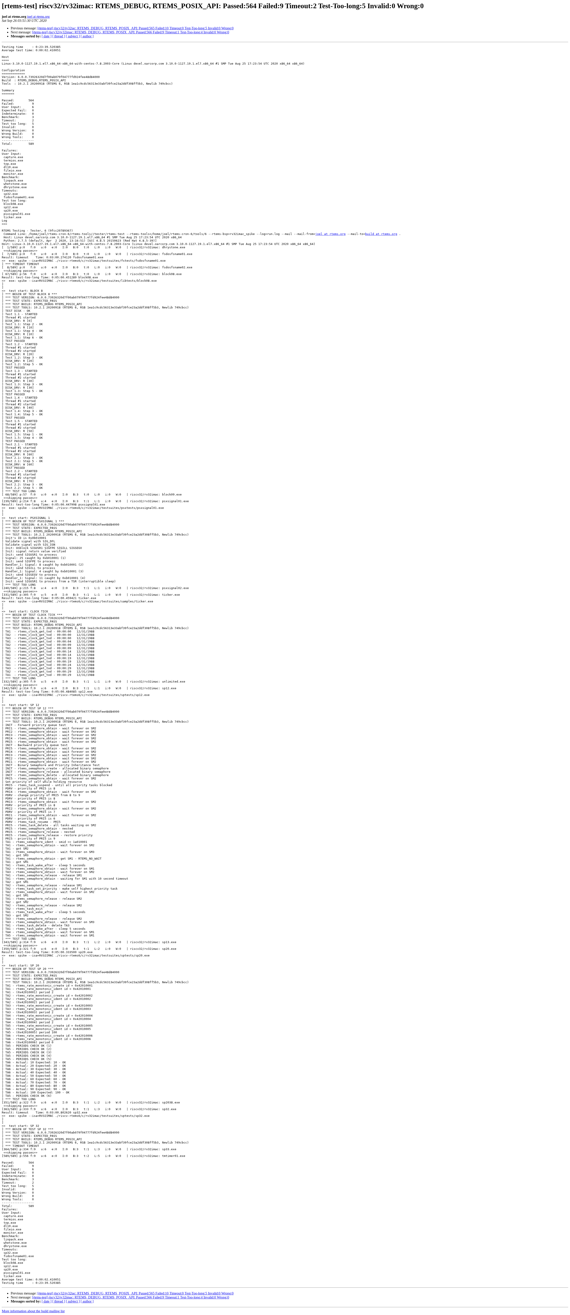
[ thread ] (58, 36)
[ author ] (87, 36)
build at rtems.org (381, 234)
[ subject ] (73, 36)
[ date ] (46, 36)
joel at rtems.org (38, 16)
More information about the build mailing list (33, 1311)
